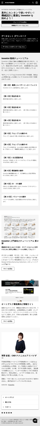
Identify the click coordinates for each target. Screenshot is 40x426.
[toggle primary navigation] (3, 2)
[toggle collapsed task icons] (29, 2)
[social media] (6, 413)
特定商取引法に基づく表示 (14, 421)
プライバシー (4, 419)
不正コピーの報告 (24, 419)
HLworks (11, 385)
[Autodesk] (10, 2)
